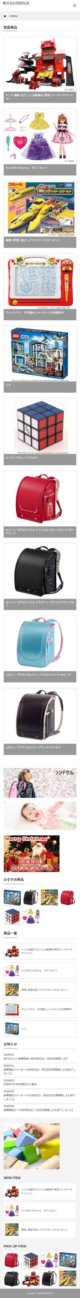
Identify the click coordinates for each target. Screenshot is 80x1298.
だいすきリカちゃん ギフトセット (26, 167)
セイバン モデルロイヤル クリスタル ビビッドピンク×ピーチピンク (40, 531)
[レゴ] (12, 897)
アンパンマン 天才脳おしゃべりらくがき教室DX (35, 312)
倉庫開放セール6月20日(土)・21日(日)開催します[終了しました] (38, 1110)
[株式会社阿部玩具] (19, 3)
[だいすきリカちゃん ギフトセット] (30, 916)
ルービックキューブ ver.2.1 (22, 457)
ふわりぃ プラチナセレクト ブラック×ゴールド (33, 747)
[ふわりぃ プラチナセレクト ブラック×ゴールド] (30, 897)
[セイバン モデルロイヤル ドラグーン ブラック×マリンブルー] (12, 1278)
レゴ (8, 384)
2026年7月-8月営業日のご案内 (20, 1084)
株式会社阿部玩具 (45, 1293)
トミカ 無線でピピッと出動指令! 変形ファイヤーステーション (39, 97)
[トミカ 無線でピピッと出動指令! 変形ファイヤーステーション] (30, 1278)
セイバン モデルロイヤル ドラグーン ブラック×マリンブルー (40, 604)
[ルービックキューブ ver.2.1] (12, 916)
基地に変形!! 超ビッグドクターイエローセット (33, 240)
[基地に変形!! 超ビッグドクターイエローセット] (49, 897)
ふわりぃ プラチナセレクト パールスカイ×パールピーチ (38, 674)
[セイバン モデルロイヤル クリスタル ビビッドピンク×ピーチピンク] (68, 897)
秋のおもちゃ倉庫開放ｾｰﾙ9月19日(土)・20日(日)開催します (36, 1058)
